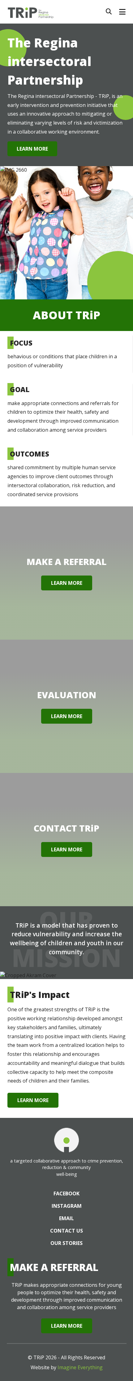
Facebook (66, 1193)
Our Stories (66, 1243)
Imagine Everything (80, 1367)
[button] (122, 11)
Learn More (32, 148)
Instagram (67, 1205)
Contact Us (66, 1230)
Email (66, 1218)
